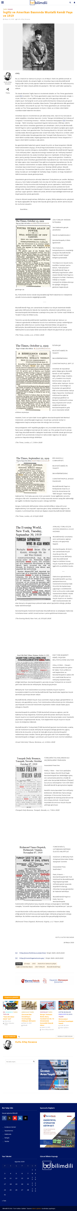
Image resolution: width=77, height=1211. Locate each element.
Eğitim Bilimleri (65, 1012)
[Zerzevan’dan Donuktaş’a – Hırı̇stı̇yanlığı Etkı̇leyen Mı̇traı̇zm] (29, 1005)
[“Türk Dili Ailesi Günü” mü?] (11, 1005)
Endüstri (62, 1014)
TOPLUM (6, 1014)
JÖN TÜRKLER (40, 967)
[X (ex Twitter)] (9, 1118)
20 (22, 1184)
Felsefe (69, 1014)
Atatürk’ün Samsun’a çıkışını (47, 964)
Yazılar (7, 1141)
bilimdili (25, 1025)
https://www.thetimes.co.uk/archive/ (31, 953)
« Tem (4, 1201)
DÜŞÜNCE (9, 1012)
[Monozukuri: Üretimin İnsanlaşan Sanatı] (66, 1005)
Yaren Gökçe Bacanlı (47, 1029)
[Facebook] (4, 1118)
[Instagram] (25, 1118)
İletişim (7, 1138)
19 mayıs (27, 964)
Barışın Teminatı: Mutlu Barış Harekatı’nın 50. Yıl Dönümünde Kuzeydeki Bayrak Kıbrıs (47, 1020)
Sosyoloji (44, 1012)
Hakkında (8, 1134)
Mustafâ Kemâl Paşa (53, 967)
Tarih (5, 9)
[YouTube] (15, 1118)
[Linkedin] (20, 1118)
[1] (21, 96)
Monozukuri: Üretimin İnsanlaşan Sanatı (66, 1021)
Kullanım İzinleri (10, 1127)
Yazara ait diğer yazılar (65, 1036)
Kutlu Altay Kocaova (23, 19)
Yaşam (10, 9)
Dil (4, 1012)
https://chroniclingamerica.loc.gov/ (30, 958)
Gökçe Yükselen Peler (9, 1024)
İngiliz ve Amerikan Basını (24, 967)
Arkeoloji (25, 1012)
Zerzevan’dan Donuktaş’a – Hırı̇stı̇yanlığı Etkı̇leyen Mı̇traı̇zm (29, 1018)
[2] (64, 121)
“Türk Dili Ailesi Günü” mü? (8, 1018)
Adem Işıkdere (64, 1028)
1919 (33, 964)
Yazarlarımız (9, 1131)
